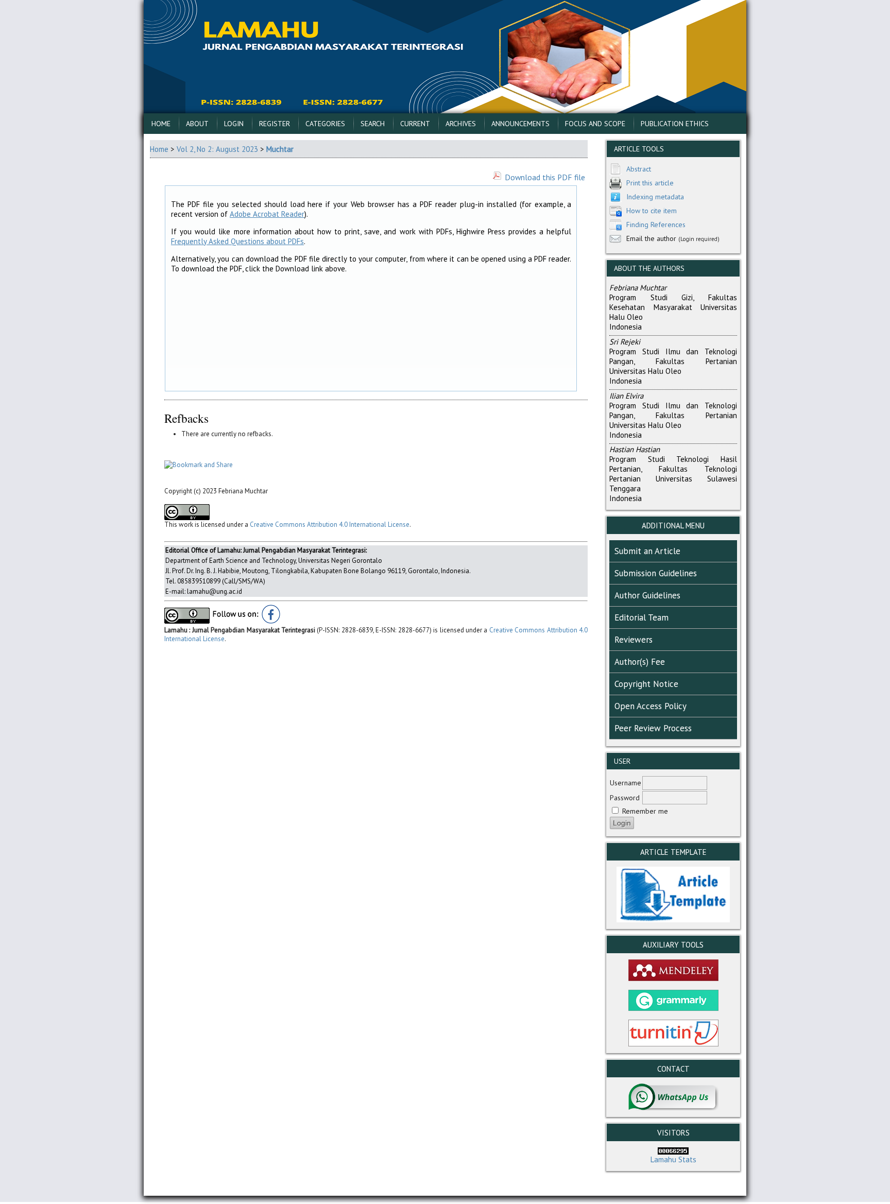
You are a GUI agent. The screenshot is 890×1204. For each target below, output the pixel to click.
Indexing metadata (655, 196)
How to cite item (651, 210)
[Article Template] (673, 919)
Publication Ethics (675, 123)
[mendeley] (673, 978)
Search (373, 123)
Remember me (645, 811)
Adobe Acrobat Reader (267, 214)
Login (234, 123)
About (197, 123)
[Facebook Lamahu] (272, 621)
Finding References (656, 224)
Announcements (520, 123)
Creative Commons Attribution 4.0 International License (329, 524)
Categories (325, 123)
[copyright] (187, 621)
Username (625, 782)
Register (274, 123)
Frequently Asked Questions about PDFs (237, 241)
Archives (461, 123)
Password (625, 797)
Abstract (638, 169)
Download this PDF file (545, 177)
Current (415, 123)
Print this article (650, 182)
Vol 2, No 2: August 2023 (217, 149)
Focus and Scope (595, 123)
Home (160, 123)
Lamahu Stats (673, 1159)
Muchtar (280, 149)
